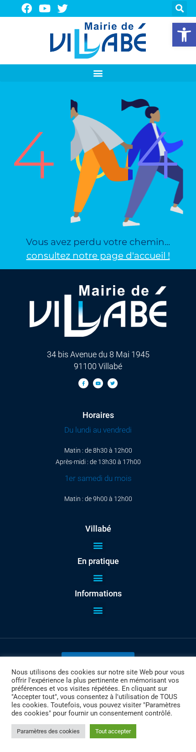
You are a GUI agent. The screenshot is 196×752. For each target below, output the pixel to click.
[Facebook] (26, 8)
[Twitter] (63, 8)
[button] (184, 35)
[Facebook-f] (83, 383)
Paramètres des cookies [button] (48, 731)
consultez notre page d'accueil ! (98, 255)
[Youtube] (44, 8)
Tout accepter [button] (113, 731)
